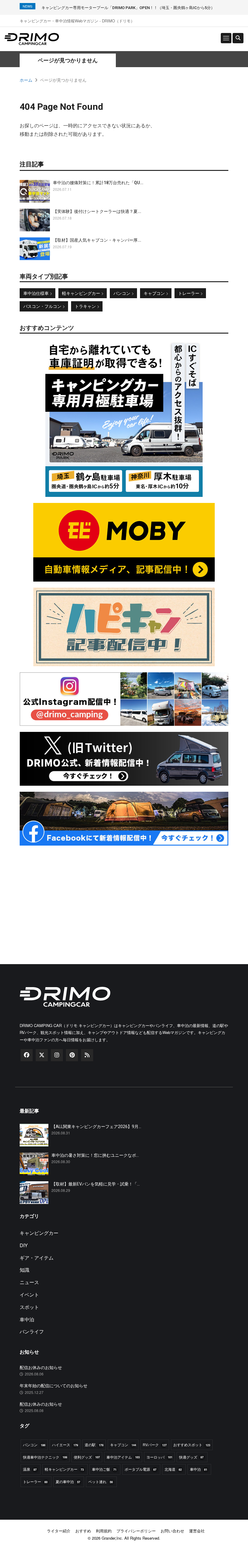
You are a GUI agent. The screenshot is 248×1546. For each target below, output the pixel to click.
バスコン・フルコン (43, 306)
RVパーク (155, 1444)
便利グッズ (87, 1457)
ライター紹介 (58, 1531)
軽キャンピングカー (81, 293)
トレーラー (189, 293)
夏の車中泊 (68, 1481)
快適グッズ (191, 1457)
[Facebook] (27, 1055)
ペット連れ (100, 1481)
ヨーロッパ (159, 1457)
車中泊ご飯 (104, 1469)
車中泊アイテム (123, 1457)
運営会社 (197, 1531)
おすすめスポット (191, 1444)
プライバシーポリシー (136, 1531)
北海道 (173, 1469)
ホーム (26, 80)
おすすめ (83, 1531)
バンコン (122, 293)
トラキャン (86, 306)
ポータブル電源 (140, 1469)
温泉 (30, 1469)
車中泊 (198, 1469)
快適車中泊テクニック (45, 1457)
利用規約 (104, 1531)
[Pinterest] (72, 1055)
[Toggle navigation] (226, 38)
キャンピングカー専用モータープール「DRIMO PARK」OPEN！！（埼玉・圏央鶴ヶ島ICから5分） (128, 7)
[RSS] (87, 1055)
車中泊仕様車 (36, 293)
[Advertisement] (124, 894)
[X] (42, 1055)
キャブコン (155, 293)
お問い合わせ (172, 1531)
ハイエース (65, 1444)
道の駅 (94, 1444)
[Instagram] (57, 1055)
